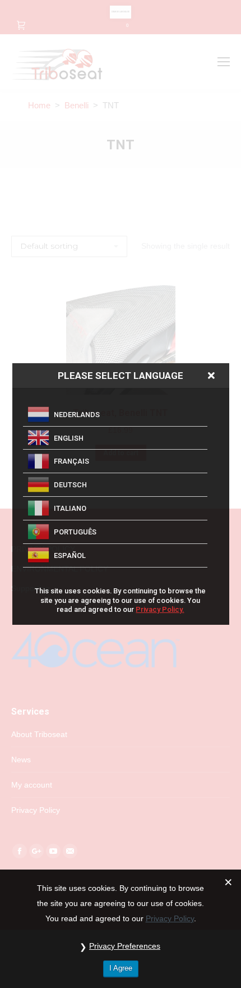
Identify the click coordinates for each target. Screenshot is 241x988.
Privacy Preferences (124, 945)
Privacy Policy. (160, 609)
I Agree (120, 968)
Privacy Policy (170, 918)
